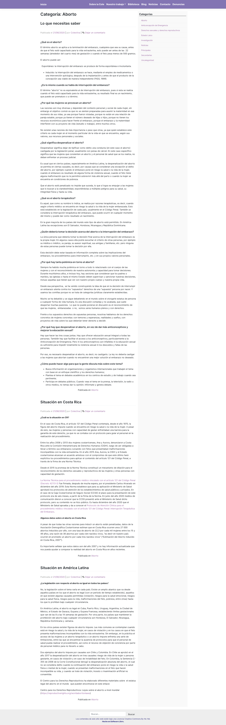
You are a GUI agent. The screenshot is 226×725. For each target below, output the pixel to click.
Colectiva (75, 32)
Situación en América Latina (64, 568)
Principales (146, 50)
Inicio (43, 4)
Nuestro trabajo (115, 4)
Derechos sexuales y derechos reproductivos (160, 30)
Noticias (153, 4)
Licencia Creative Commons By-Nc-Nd (133, 719)
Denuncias (179, 4)
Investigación (147, 40)
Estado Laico (146, 35)
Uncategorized (147, 60)
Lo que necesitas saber (60, 23)
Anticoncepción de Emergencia (154, 25)
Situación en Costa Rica (60, 402)
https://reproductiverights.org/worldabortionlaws (65, 693)
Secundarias (146, 55)
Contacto (165, 4)
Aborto (94, 390)
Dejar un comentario (95, 32)
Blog (143, 4)
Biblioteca (133, 4)
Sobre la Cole (96, 4)
